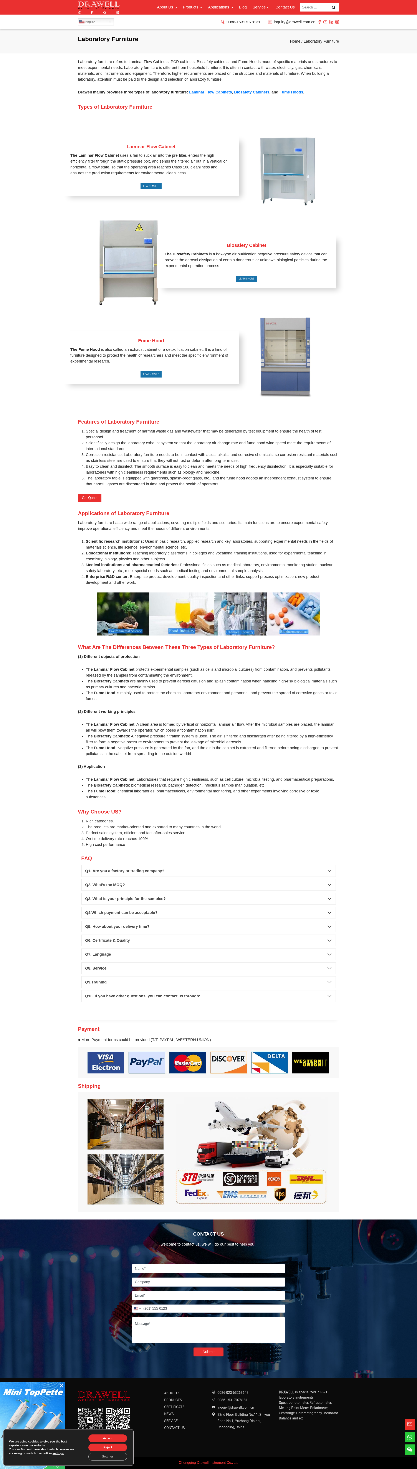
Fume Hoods (291, 92)
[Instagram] (337, 22)
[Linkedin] (331, 22)
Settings (108, 1456)
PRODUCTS (173, 1400)
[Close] (61, 1385)
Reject (107, 1447)
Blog (243, 7)
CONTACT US (174, 1428)
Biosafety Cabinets (251, 92)
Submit (208, 1352)
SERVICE (171, 1421)
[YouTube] (325, 22)
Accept (108, 1438)
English (89, 21)
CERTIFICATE (174, 1407)
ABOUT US (172, 1393)
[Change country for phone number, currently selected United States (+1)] (137, 1308)
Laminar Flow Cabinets (210, 92)
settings (58, 1453)
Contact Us (285, 7)
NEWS (169, 1414)
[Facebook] (319, 22)
